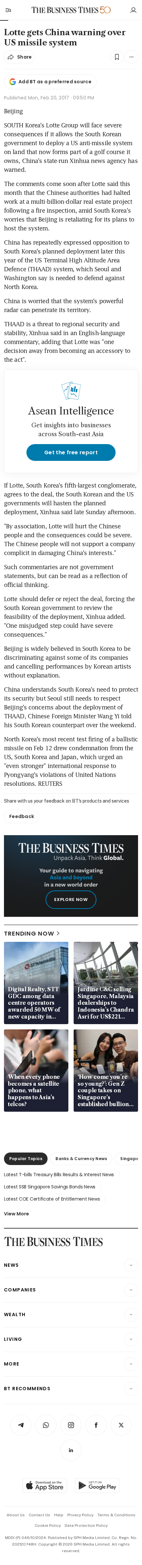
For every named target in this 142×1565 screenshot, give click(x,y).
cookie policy (48, 1525)
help (58, 1515)
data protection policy (86, 1525)
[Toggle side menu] (8, 10)
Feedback (21, 816)
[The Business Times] (65, 10)
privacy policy (80, 1515)
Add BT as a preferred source (54, 81)
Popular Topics (25, 1158)
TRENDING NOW (29, 933)
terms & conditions (116, 1515)
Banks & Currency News (81, 1158)
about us (16, 1515)
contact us (39, 1515)
